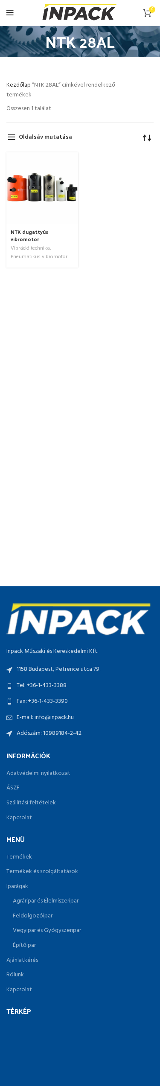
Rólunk (15, 975)
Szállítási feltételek (31, 803)
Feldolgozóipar (32, 916)
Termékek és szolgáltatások (42, 872)
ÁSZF (13, 788)
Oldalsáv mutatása (45, 137)
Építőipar (24, 945)
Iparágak (17, 886)
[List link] (80, 685)
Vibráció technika (30, 249)
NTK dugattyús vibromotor (29, 235)
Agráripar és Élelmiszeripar (46, 901)
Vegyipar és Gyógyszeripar (47, 930)
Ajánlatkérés (22, 960)
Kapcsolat (19, 818)
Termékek (19, 857)
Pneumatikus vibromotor (39, 257)
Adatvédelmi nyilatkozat (38, 773)
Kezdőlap (19, 85)
